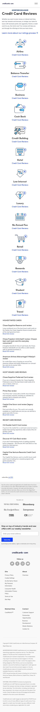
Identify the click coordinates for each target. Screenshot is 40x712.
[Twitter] (12, 563)
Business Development (26, 622)
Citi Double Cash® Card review (15, 425)
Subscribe (7, 540)
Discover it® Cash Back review (15, 439)
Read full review (8, 334)
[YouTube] (28, 563)
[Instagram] (22, 563)
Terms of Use (9, 596)
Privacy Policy (33, 543)
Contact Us (25, 629)
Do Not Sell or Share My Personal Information (11, 583)
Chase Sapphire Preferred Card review (18, 377)
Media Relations (27, 626)
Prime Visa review (10, 391)
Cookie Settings (9, 578)
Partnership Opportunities (26, 616)
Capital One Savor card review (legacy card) (18, 405)
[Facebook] (17, 563)
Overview (25, 575)
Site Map (7, 599)
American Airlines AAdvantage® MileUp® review (19, 358)
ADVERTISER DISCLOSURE (20, 10)
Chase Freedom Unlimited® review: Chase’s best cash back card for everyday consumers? (20, 341)
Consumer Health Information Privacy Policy (11, 591)
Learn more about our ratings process (19, 33)
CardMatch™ (9, 612)
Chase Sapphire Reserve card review (17, 325)
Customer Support (28, 612)
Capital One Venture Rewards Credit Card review (19, 453)
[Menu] (36, 3)
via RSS (10, 477)
